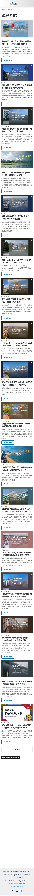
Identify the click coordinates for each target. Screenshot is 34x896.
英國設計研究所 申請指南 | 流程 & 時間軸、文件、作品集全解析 (16, 130)
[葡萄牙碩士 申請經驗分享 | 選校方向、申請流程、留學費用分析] (17, 624)
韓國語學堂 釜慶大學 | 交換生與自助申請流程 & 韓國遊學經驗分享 (16, 468)
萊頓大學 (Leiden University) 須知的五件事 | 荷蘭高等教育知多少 (16, 726)
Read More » (8, 60)
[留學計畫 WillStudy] (12, 3)
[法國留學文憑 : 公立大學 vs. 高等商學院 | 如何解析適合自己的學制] (17, 28)
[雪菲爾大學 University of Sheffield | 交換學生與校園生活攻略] (17, 410)
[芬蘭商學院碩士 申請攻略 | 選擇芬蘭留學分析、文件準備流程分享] (17, 581)
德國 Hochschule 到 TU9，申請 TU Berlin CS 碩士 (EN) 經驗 (16, 261)
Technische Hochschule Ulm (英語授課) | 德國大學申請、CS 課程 (16, 344)
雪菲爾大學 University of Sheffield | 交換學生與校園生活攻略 (17, 425)
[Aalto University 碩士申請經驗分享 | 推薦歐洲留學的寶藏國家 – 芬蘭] (17, 539)
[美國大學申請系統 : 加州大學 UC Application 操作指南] (17, 203)
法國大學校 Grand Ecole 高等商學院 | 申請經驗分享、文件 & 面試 (16, 682)
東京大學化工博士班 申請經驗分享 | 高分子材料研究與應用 (16, 300)
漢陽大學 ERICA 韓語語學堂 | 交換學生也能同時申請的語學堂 (16, 173)
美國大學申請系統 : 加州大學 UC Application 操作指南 (15, 217)
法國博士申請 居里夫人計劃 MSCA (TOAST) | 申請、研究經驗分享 (15, 510)
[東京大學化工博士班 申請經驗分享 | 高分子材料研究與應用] (17, 286)
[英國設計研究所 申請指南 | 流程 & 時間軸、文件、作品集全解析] (17, 116)
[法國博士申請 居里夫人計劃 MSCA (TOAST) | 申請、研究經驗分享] (17, 496)
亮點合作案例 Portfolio (17, 886)
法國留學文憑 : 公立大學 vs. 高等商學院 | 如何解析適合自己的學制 (16, 42)
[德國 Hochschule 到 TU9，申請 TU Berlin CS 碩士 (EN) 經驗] (17, 247)
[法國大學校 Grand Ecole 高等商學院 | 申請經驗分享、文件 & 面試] (17, 668)
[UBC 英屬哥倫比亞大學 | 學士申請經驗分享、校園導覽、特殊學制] (17, 369)
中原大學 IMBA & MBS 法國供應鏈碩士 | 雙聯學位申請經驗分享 (16, 86)
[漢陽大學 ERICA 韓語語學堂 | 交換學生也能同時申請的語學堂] (17, 159)
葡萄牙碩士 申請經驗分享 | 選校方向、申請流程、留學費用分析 (15, 639)
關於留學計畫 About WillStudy (17, 883)
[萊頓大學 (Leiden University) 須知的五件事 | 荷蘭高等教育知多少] (17, 712)
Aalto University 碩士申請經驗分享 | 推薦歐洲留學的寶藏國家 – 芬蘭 (16, 553)
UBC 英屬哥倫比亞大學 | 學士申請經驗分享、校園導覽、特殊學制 (16, 383)
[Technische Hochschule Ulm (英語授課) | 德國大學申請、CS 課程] (17, 330)
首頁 (4, 9)
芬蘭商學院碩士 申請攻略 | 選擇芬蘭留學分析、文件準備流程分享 (16, 595)
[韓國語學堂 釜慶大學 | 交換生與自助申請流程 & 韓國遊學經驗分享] (17, 454)
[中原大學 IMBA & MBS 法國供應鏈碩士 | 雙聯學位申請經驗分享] (17, 72)
